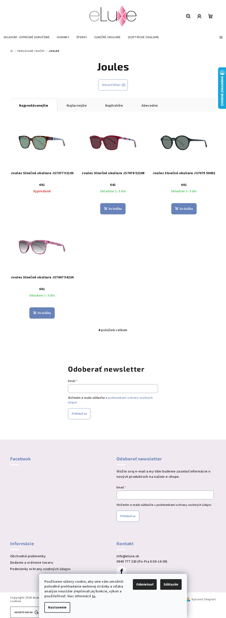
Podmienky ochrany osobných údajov (40, 569)
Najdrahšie (114, 105)
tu (94, 596)
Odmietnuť (144, 584)
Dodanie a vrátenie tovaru (31, 562)
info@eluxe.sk (128, 556)
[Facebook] (122, 571)
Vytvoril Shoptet (204, 599)
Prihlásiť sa (79, 414)
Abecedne (149, 105)
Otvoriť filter (111, 85)
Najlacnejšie (77, 105)
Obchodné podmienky (28, 556)
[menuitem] (26, 37)
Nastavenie (57, 607)
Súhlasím (171, 584)
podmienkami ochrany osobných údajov (184, 505)
